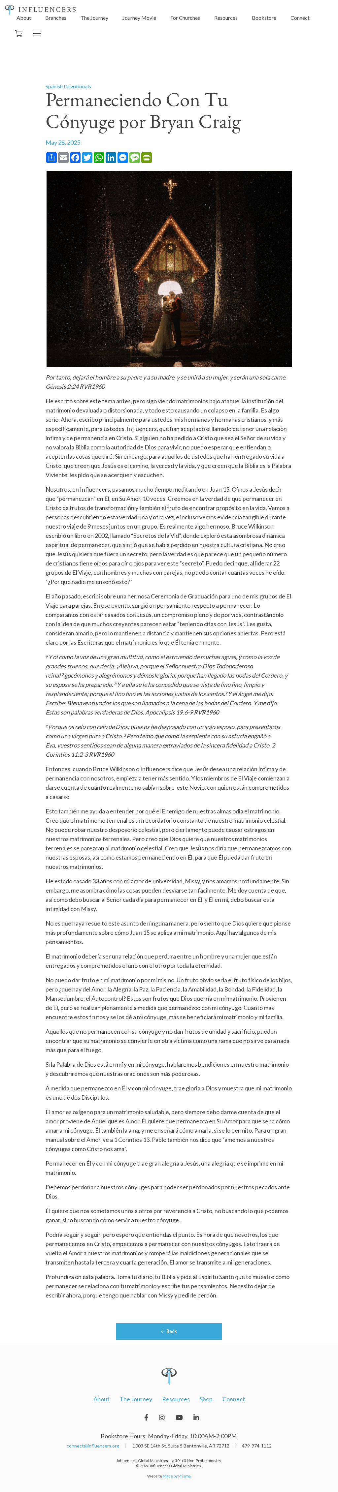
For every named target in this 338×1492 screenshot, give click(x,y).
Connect (300, 18)
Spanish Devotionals (68, 86)
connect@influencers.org (93, 1445)
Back (171, 1331)
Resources (226, 18)
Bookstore (264, 18)
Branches (55, 18)
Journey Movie (139, 18)
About (24, 18)
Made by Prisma (177, 1476)
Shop (206, 1399)
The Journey (94, 18)
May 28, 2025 (63, 142)
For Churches (185, 18)
